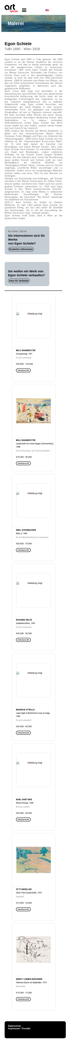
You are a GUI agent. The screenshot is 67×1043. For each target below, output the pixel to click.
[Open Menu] (24, 10)
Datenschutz (14, 1026)
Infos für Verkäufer (19, 280)
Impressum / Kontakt (19, 1028)
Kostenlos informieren (21, 249)
